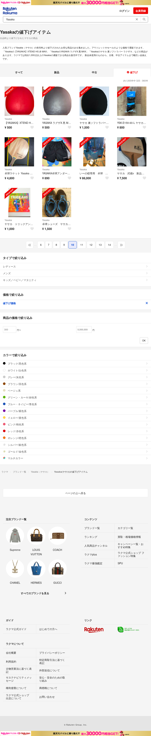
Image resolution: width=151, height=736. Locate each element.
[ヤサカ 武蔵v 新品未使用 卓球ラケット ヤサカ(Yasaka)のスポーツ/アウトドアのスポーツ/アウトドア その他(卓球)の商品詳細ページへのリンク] (132, 152)
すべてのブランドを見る (35, 593)
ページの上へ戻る (75, 493)
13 (100, 244)
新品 (56, 72)
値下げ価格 (9, 303)
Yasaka (8, 118)
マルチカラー (15, 458)
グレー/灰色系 (15, 377)
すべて (19, 72)
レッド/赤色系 (15, 431)
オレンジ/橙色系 (17, 438)
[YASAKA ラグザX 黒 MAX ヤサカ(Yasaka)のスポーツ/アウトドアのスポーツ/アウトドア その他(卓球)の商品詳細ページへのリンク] (57, 101)
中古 (94, 72)
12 (90, 244)
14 (109, 244)
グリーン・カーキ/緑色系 (22, 397)
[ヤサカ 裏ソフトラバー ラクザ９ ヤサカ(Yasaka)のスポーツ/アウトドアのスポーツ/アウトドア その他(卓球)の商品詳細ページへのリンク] (94, 101)
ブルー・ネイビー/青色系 (22, 404)
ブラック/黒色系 (17, 363)
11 (81, 244)
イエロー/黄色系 (17, 418)
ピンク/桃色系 (15, 424)
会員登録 (141, 10)
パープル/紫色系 (17, 411)
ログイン (124, 10)
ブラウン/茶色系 (17, 384)
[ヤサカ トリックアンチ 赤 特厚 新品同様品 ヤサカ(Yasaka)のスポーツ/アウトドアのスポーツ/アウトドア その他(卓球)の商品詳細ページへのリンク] (19, 202)
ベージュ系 (14, 390)
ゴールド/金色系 (17, 451)
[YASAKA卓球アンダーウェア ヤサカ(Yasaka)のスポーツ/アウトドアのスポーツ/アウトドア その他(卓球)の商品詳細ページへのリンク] (57, 152)
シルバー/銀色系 (17, 445)
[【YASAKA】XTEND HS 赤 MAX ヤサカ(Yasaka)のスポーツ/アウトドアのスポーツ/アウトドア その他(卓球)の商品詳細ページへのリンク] (19, 101)
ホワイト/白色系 (17, 370)
